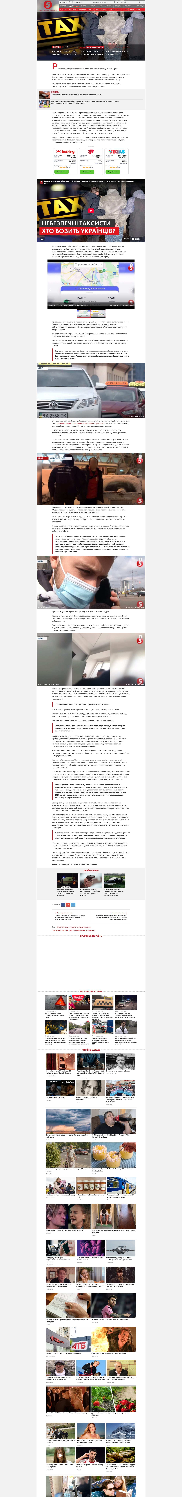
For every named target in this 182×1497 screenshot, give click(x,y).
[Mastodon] (132, 2)
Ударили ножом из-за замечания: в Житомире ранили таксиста (76, 94)
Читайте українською (123, 47)
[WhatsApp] (125, 2)
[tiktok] (118, 2)
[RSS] (143, 2)
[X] (129, 2)
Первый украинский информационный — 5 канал (48, 6)
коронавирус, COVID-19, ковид (72, 927)
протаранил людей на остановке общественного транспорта (80, 423)
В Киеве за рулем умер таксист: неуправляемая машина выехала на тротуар (125, 1015)
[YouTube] (139, 2)
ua (105, 2)
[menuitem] (63, 6)
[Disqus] (91, 965)
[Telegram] (121, 2)
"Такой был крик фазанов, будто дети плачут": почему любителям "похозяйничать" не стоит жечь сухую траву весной (111, 917)
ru (108, 2)
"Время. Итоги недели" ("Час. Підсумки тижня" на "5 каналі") (74, 930)
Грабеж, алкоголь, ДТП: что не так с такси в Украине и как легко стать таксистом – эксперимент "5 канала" (70, 917)
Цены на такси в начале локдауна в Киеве (68, 305)
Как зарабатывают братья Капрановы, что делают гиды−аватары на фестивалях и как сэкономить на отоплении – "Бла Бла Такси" (85, 102)
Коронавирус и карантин (95, 47)
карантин (87, 927)
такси (58, 927)
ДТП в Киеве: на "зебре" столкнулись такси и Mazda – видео (55, 1015)
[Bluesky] (136, 2)
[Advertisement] (91, 160)
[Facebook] (111, 2)
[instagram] (114, 2)
